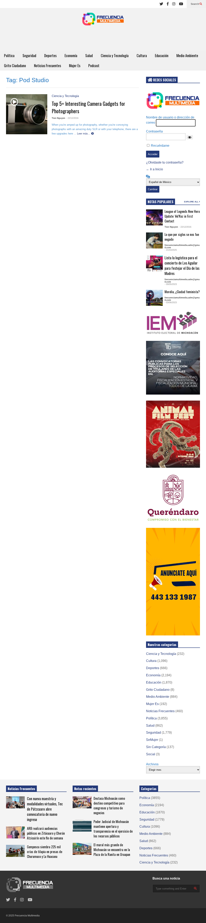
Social (150, 754)
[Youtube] (181, 4)
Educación (161, 55)
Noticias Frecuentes (47, 65)
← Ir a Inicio (154, 169)
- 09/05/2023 (171, 284)
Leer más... (84, 133)
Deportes (50, 55)
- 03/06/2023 (171, 302)
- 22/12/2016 (72, 118)
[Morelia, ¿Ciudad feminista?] (154, 298)
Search (195, 4)
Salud (89, 55)
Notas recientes (85, 788)
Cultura (142, 55)
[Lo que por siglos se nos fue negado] (154, 240)
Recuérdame (160, 145)
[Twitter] (161, 4)
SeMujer (152, 739)
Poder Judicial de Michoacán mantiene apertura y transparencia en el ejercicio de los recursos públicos (113, 828)
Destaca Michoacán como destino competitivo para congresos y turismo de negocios (109, 805)
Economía (71, 55)
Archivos (152, 764)
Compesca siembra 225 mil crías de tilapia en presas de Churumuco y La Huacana (44, 851)
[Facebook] (168, 4)
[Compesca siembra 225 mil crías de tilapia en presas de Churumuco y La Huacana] (15, 851)
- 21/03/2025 (171, 250)
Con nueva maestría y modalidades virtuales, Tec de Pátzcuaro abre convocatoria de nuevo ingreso (45, 809)
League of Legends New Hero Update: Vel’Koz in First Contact (182, 216)
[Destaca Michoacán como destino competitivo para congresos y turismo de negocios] (82, 802)
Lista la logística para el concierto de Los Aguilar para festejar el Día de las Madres (182, 265)
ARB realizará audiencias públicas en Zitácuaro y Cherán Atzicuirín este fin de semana (46, 833)
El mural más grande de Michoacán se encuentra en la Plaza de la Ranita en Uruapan (112, 849)
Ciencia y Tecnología (115, 55)
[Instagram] (173, 4)
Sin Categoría (156, 747)
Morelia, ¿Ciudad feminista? (182, 291)
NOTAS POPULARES (160, 201)
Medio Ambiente (187, 55)
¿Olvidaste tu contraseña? (164, 162)
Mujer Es (74, 65)
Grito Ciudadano (15, 65)
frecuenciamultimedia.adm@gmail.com (182, 246)
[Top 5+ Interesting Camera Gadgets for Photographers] (14, 102)
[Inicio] (103, 20)
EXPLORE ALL (191, 202)
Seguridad (29, 55)
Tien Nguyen (58, 118)
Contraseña (154, 131)
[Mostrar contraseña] (189, 137)
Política (9, 55)
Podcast (93, 65)
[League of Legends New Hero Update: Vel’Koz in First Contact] (154, 217)
